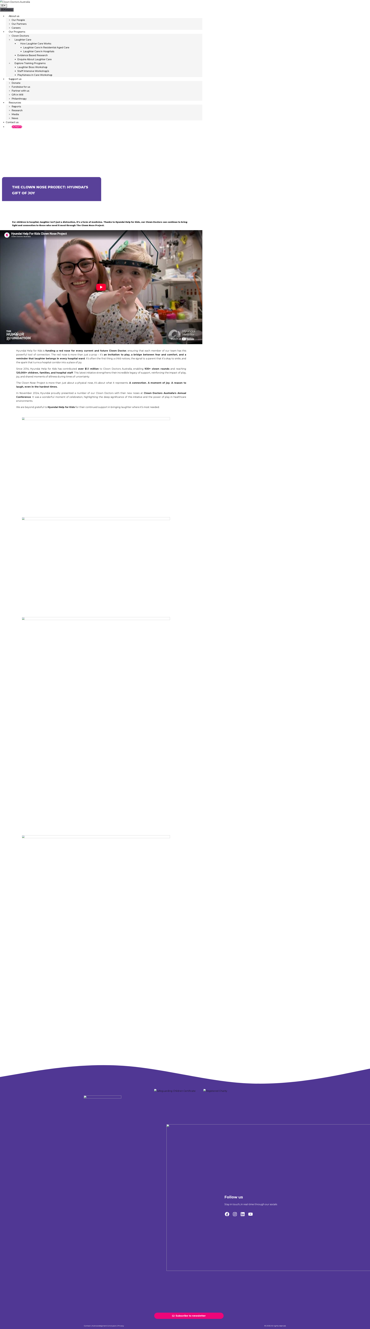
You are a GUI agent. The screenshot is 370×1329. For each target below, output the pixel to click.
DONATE (17, 126)
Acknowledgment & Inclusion (104, 1326)
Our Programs (17, 31)
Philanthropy (19, 98)
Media (15, 114)
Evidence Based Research (32, 55)
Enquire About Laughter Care (34, 59)
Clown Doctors (20, 35)
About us (14, 16)
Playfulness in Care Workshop (34, 75)
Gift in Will (17, 94)
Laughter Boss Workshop (32, 67)
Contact (87, 1326)
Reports (16, 106)
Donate (16, 83)
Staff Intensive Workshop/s (33, 71)
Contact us (12, 122)
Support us (15, 79)
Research (17, 110)
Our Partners (19, 24)
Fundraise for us (21, 86)
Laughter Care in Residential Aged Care (46, 47)
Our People (18, 20)
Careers (16, 27)
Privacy (121, 1326)
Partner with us (20, 90)
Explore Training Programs (30, 63)
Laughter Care (22, 39)
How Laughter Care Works (35, 43)
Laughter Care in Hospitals (38, 51)
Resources (15, 102)
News (15, 118)
